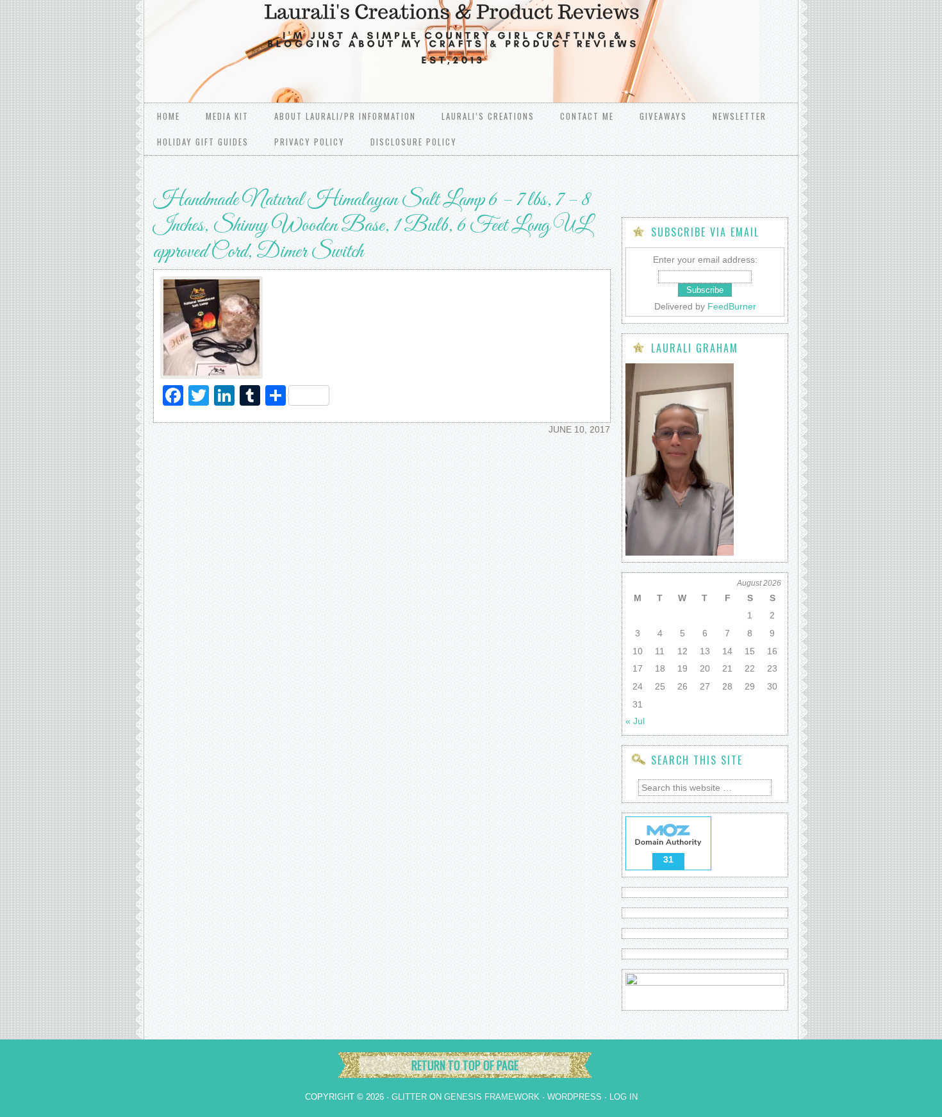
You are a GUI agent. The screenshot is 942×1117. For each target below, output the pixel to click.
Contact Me (587, 116)
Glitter (409, 1097)
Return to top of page (464, 1065)
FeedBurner (731, 306)
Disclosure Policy (413, 141)
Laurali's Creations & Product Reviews (304, 38)
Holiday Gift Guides (203, 141)
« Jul (635, 721)
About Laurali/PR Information (345, 116)
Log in (623, 1097)
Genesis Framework (492, 1097)
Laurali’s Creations (488, 116)
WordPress (574, 1097)
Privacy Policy (309, 141)
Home (168, 116)
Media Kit (227, 116)
